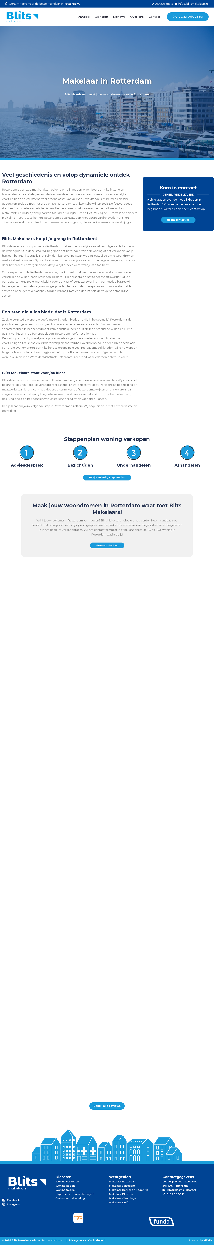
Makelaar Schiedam (122, 1185)
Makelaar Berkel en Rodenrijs (128, 1189)
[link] (78, 1218)
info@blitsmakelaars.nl (193, 3)
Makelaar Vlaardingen (123, 1198)
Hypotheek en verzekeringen (75, 1194)
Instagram (13, 1204)
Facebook (13, 1200)
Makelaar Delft (119, 1202)
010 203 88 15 (164, 3)
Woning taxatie (65, 1189)
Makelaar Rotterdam (122, 1181)
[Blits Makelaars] (22, 17)
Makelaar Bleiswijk (121, 1194)
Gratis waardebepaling (188, 16)
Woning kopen (65, 1185)
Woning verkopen (67, 1181)
